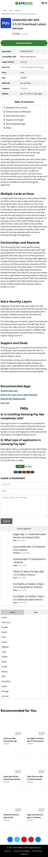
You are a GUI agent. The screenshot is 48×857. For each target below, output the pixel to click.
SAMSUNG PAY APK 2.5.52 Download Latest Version (19, 14)
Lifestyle (18, 10)
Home (4, 10)
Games (12, 612)
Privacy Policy (37, 851)
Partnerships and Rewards (18, 111)
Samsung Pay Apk (11, 347)
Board (4, 632)
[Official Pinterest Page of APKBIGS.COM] (31, 839)
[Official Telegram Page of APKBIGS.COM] (38, 839)
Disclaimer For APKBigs (22, 851)
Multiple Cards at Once (16, 107)
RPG (3, 676)
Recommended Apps (16, 123)
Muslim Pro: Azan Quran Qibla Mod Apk (19, 395)
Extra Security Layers (16, 115)
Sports (4, 686)
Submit (6, 521)
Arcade (5, 627)
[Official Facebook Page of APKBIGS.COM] (10, 839)
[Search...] (39, 2)
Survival (5, 696)
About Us (8, 851)
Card (4, 637)
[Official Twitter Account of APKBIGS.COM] (17, 839)
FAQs (8, 128)
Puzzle (4, 666)
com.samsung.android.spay (32, 67)
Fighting (5, 647)
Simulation (6, 681)
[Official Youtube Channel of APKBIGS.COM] (24, 839)
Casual (4, 642)
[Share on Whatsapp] (32, 472)
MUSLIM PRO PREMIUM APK (13, 399)
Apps (11, 10)
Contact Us (24, 854)
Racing (4, 671)
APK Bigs (16, 33)
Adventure (6, 622)
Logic (4, 652)
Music (4, 661)
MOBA (4, 656)
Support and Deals (15, 119)
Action (4, 617)
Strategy (5, 691)
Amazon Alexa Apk (9, 390)
